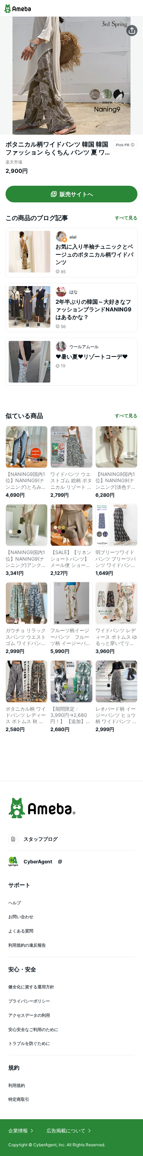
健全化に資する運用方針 (31, 986)
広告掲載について (66, 1130)
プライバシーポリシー (29, 1001)
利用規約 (16, 1085)
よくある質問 (20, 930)
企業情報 (18, 1130)
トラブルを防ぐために (29, 1043)
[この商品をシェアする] (131, 30)
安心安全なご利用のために (33, 1029)
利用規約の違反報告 (27, 945)
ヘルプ (14, 902)
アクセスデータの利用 (29, 1015)
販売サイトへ (76, 194)
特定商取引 (18, 1099)
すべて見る (126, 217)
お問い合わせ (20, 916)
